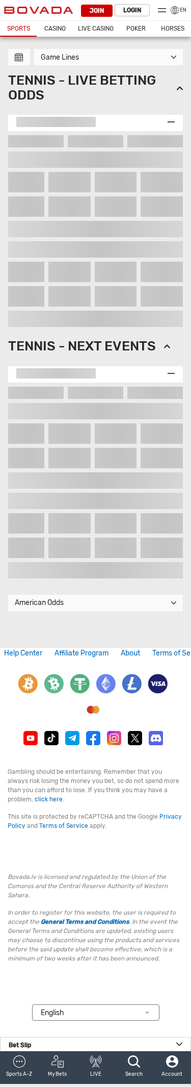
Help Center (23, 653)
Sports (18, 28)
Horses (172, 28)
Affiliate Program (81, 653)
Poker (136, 28)
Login (132, 10)
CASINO (55, 28)
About (130, 653)
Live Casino (96, 28)
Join (97, 10)
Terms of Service (63, 825)
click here (49, 799)
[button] (19, 1067)
